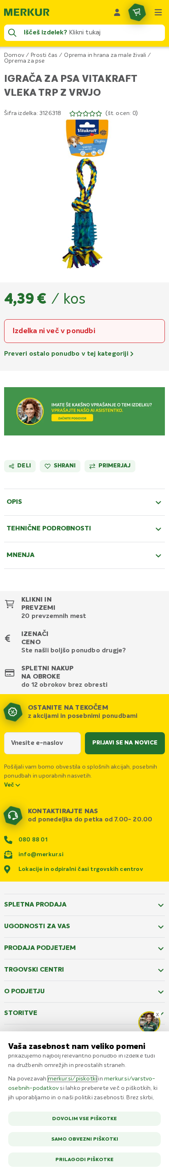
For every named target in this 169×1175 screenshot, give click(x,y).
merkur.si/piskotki (72, 1079)
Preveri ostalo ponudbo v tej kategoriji (67, 354)
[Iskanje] (12, 33)
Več (10, 785)
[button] (84, 194)
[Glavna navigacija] (158, 12)
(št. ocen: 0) (121, 113)
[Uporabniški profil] (117, 12)
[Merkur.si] (26, 12)
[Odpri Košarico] (137, 12)
